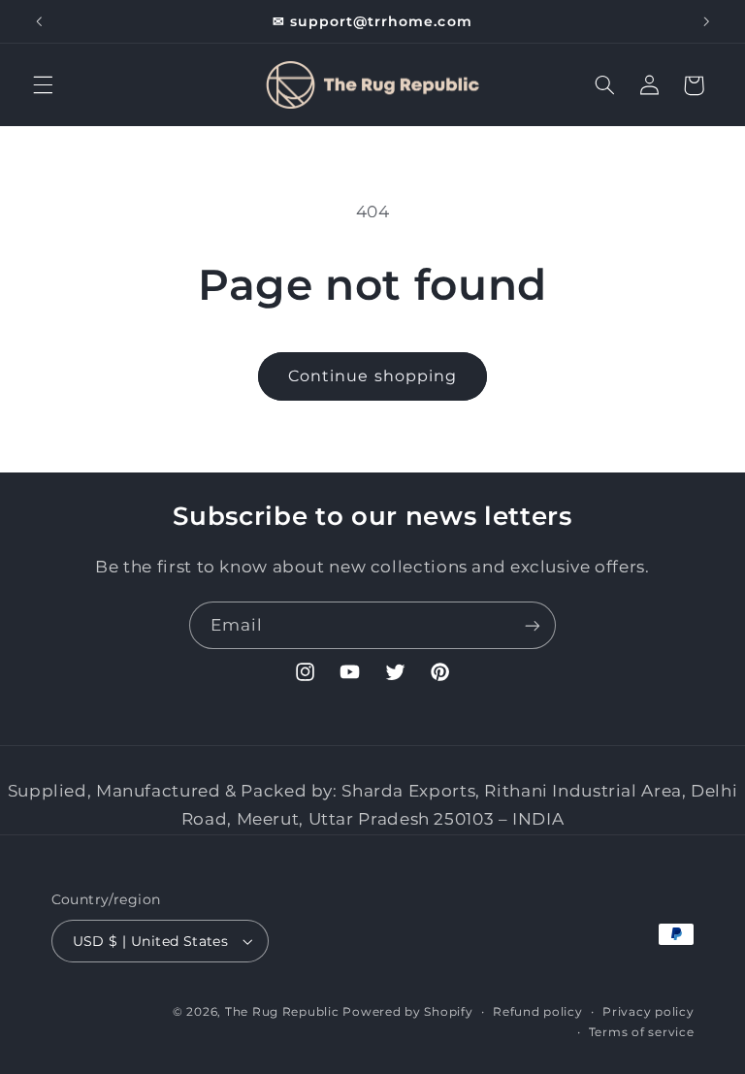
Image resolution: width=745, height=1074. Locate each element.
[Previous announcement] (38, 21)
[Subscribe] (532, 625)
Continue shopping (372, 376)
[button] (42, 85)
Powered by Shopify (407, 1012)
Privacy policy (648, 1012)
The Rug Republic (282, 1012)
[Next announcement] (706, 21)
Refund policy (538, 1012)
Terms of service (642, 1032)
